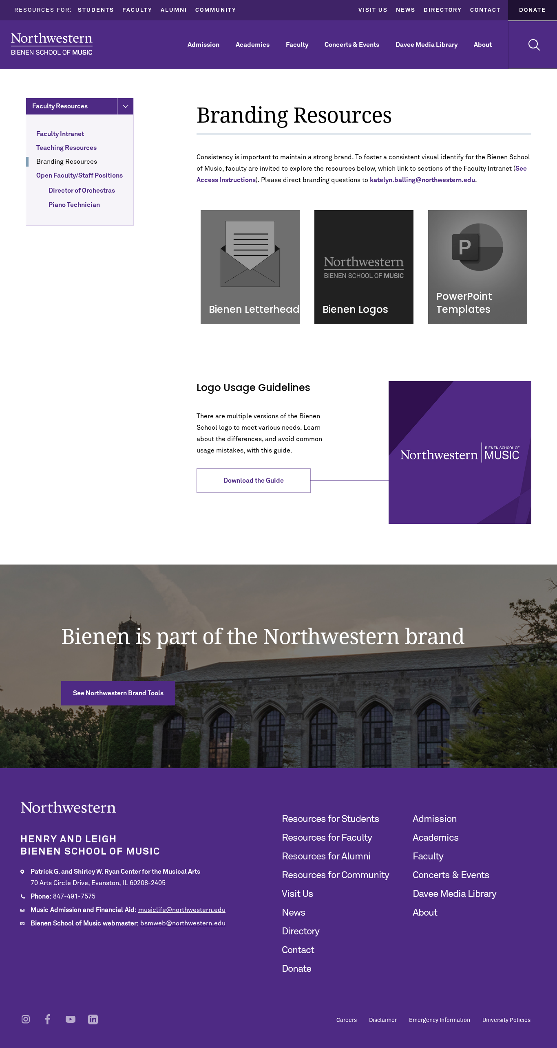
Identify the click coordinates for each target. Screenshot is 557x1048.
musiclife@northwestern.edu (181, 910)
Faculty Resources (60, 106)
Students (96, 10)
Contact (485, 10)
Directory (443, 10)
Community (216, 10)
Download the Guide (253, 480)
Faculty (137, 10)
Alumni (174, 10)
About (483, 45)
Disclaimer (383, 1020)
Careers (346, 1020)
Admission (203, 45)
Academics (253, 45)
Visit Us (373, 10)
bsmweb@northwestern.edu (182, 923)
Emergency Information (439, 1020)
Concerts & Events (352, 45)
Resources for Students (330, 819)
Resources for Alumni (326, 856)
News (406, 10)
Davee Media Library (427, 45)
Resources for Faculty (327, 838)
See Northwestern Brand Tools (118, 693)
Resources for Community (335, 875)
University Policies (506, 1020)
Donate (532, 10)
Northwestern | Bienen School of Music (52, 44)
